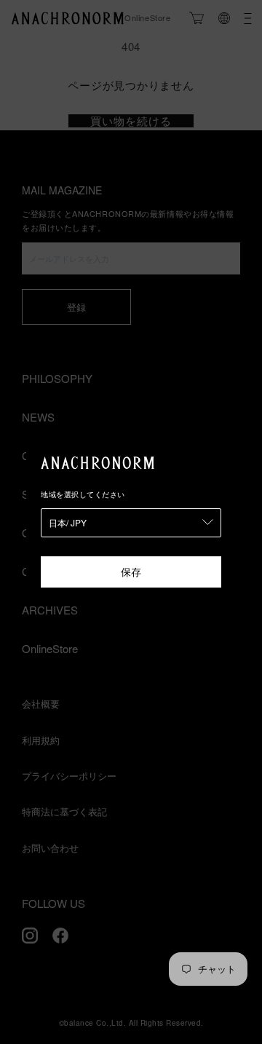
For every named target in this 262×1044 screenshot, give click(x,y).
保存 (131, 571)
